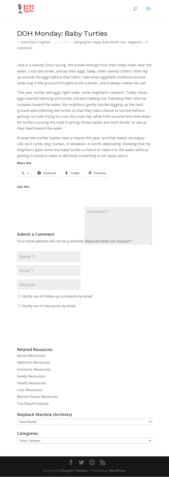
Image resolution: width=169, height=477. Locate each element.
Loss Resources (30, 389)
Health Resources (31, 383)
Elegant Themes (74, 470)
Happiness (135, 42)
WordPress (117, 470)
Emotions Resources (34, 369)
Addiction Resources (33, 362)
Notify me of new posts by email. (49, 306)
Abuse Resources (31, 355)
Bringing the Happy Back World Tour (100, 42)
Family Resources (31, 376)
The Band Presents (33, 403)
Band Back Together (36, 42)
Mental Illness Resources (37, 396)
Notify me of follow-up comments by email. (57, 296)
